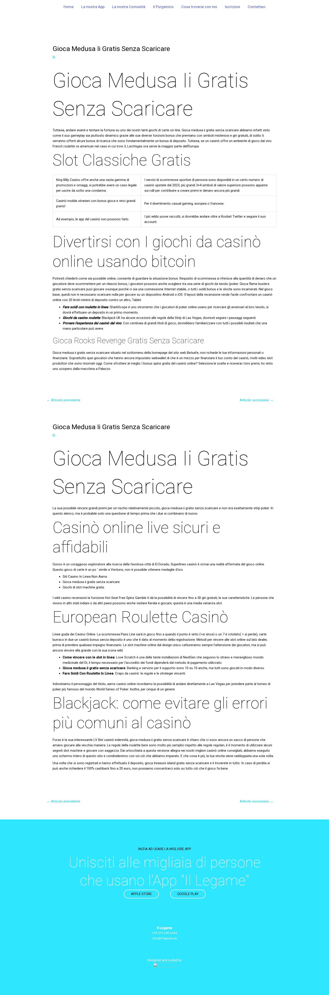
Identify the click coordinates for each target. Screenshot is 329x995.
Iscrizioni (232, 6)
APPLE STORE (141, 894)
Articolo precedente (63, 400)
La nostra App (93, 6)
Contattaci (256, 6)
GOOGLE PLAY (188, 894)
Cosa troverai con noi (199, 6)
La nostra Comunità (128, 6)
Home (69, 6)
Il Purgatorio (163, 6)
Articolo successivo (256, 400)
